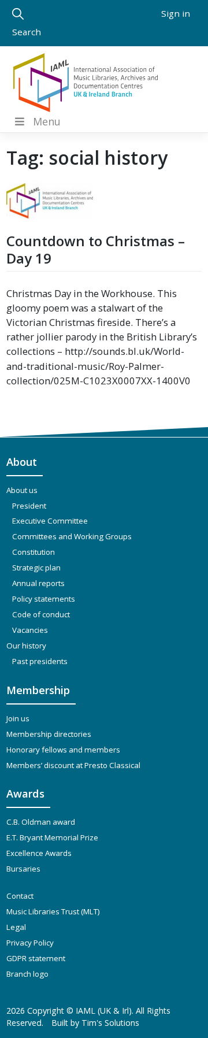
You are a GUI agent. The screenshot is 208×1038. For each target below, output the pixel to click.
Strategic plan (36, 567)
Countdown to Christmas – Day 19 (95, 249)
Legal (16, 927)
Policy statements (43, 599)
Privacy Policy (30, 942)
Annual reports (38, 583)
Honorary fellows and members (63, 749)
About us (22, 490)
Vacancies (30, 630)
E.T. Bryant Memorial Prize (52, 837)
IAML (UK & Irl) (104, 1010)
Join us (17, 718)
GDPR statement (35, 958)
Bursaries (23, 868)
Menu (47, 121)
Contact (20, 896)
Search (26, 32)
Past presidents (40, 661)
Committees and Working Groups (72, 536)
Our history (26, 645)
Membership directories (48, 734)
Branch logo (27, 974)
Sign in (175, 13)
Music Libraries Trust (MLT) (53, 911)
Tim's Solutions (110, 1022)
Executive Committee (50, 521)
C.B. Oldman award (40, 822)
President (29, 506)
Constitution (33, 552)
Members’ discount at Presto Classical (73, 765)
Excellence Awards (39, 853)
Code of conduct (41, 614)
